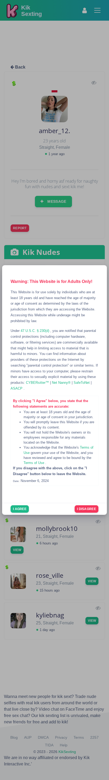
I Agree (19, 509)
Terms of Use (34, 463)
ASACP (17, 388)
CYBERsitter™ (38, 383)
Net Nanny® (62, 383)
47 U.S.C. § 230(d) (35, 331)
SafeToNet (82, 383)
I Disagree (86, 509)
